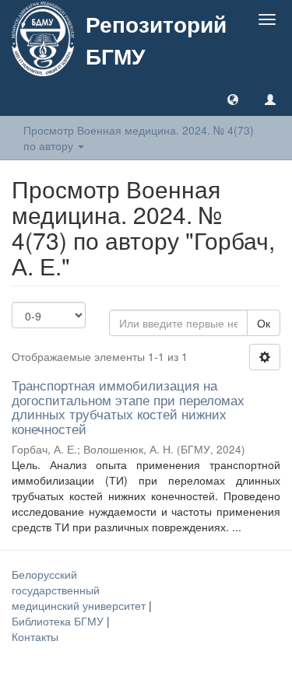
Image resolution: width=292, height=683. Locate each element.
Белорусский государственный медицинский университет (80, 589)
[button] (233, 99)
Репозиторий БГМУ (156, 40)
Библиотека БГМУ (59, 621)
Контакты (35, 636)
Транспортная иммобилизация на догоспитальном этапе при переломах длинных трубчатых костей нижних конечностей (128, 406)
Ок (263, 323)
